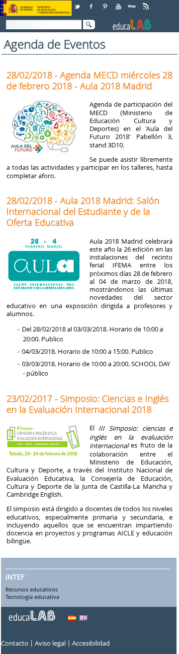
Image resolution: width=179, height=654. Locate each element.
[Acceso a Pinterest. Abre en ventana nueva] (105, 2)
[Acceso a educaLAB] (31, 611)
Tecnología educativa (32, 597)
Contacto (14, 643)
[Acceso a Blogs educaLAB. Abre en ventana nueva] (132, 2)
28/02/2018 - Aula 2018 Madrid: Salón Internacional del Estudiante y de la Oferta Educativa (83, 211)
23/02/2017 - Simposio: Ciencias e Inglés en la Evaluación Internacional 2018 (87, 403)
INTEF (14, 577)
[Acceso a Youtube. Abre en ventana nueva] (119, 2)
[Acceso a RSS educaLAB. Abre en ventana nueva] (146, 2)
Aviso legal (50, 643)
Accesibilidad (91, 643)
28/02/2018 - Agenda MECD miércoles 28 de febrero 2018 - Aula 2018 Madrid (89, 80)
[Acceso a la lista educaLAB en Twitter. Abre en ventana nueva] (78, 2)
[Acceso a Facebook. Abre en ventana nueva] (92, 2)
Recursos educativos (31, 589)
